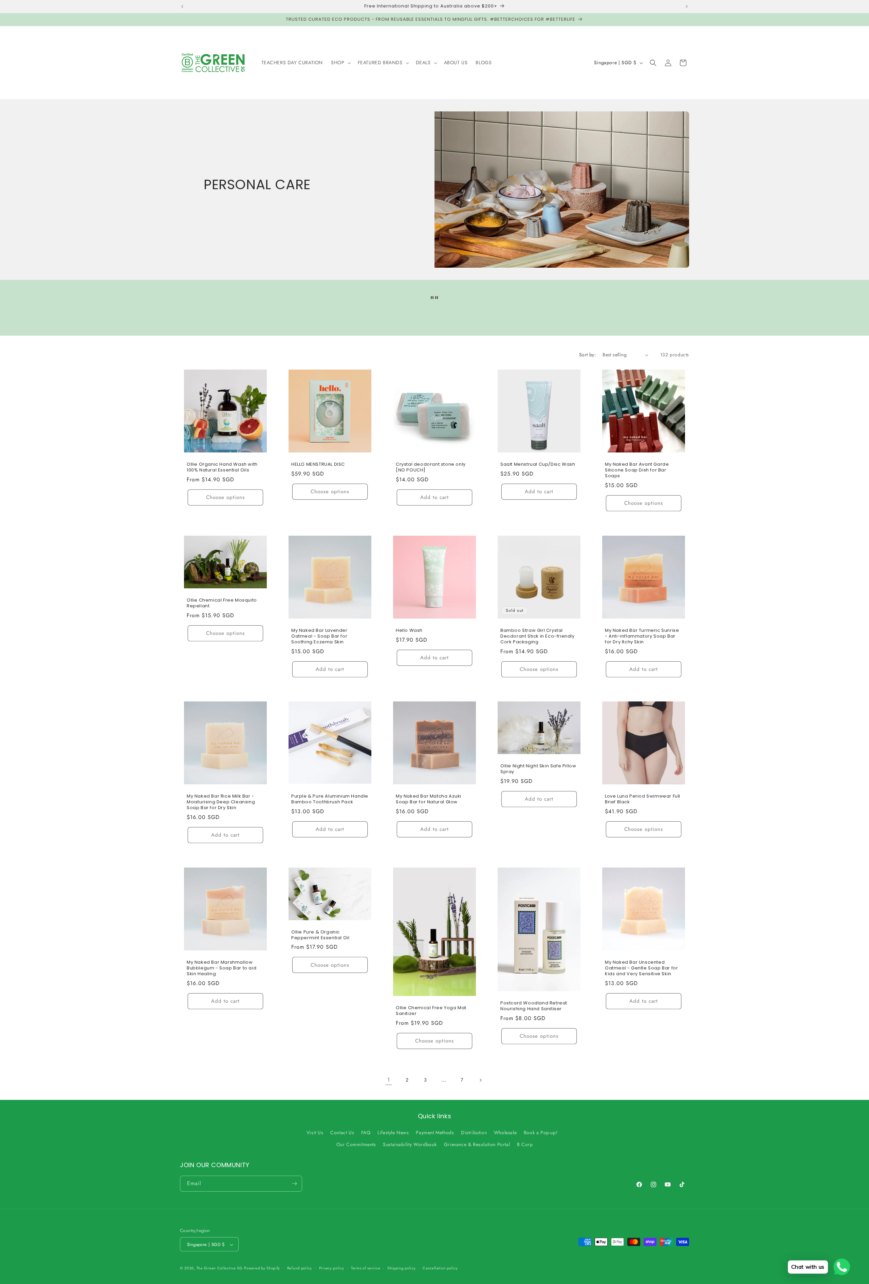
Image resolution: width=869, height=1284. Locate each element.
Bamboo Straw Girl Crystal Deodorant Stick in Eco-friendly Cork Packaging (537, 636)
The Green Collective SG (220, 1268)
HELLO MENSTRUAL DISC (318, 464)
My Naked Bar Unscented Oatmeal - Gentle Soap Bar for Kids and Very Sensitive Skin (641, 968)
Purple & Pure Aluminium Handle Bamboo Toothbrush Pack (329, 799)
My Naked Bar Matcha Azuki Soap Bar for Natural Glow (428, 799)
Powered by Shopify (262, 1268)
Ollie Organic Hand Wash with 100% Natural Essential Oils (222, 467)
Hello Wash (409, 631)
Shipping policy (401, 1268)
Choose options (225, 497)
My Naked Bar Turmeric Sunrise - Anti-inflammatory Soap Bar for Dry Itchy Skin (642, 636)
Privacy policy (331, 1268)
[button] (340, 62)
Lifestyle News (393, 1132)
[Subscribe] (294, 1184)
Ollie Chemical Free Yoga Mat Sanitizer (431, 1011)
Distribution (474, 1132)
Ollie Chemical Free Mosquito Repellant (222, 603)
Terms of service (365, 1268)
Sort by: (587, 354)
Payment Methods (435, 1132)
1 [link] (388, 1080)
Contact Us (342, 1132)
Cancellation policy (440, 1268)
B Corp (525, 1144)
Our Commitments (356, 1144)
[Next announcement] (686, 6)
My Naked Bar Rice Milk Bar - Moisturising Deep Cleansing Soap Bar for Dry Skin (221, 802)
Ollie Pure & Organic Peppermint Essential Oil (320, 935)
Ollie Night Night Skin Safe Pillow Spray (538, 769)
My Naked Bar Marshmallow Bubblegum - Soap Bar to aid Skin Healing (221, 968)
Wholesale (505, 1132)
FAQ (366, 1132)
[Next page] (480, 1080)
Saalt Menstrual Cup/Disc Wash (537, 464)
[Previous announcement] (182, 6)
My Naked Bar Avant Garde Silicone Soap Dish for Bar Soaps (637, 470)
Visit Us (315, 1132)
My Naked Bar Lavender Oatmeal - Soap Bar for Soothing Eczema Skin (319, 636)
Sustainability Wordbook (410, 1144)
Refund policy (299, 1268)
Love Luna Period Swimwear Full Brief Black (642, 799)
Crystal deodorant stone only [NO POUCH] (431, 467)
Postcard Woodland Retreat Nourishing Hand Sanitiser (533, 1006)
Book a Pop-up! (540, 1132)
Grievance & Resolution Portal (477, 1144)
